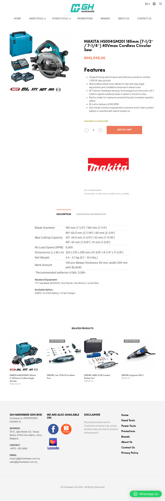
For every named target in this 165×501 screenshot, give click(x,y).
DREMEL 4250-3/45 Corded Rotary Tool (97, 376)
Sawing (125, 194)
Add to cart (124, 130)
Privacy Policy (129, 453)
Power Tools (115, 194)
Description (64, 214)
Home (124, 415)
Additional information (91, 214)
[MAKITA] (108, 164)
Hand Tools (128, 420)
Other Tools (102, 194)
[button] (146, 494)
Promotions (128, 431)
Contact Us (128, 447)
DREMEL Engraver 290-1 (132, 375)
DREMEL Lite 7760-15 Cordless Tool (61, 376)
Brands (125, 437)
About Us (126, 442)
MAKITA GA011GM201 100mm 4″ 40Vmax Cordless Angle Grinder (23, 378)
